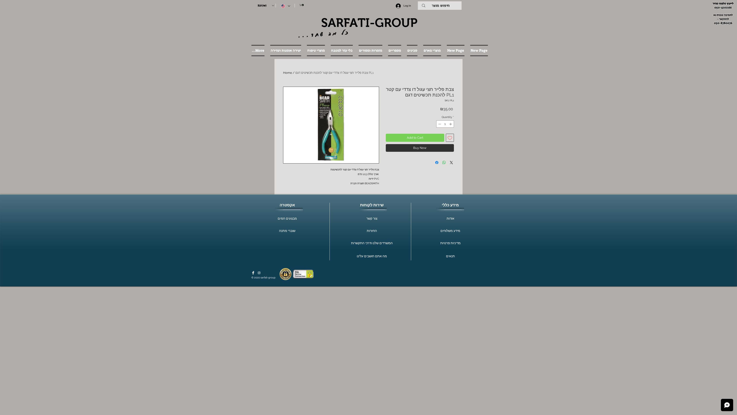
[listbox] (265, 5)
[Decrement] (439, 124)
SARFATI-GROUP (369, 22)
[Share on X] (451, 162)
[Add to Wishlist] (450, 138)
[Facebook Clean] (253, 273)
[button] (265, 5)
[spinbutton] (445, 124)
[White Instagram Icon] (259, 273)
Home (287, 73)
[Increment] (451, 124)
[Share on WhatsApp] (444, 162)
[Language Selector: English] (285, 6)
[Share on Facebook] (437, 162)
